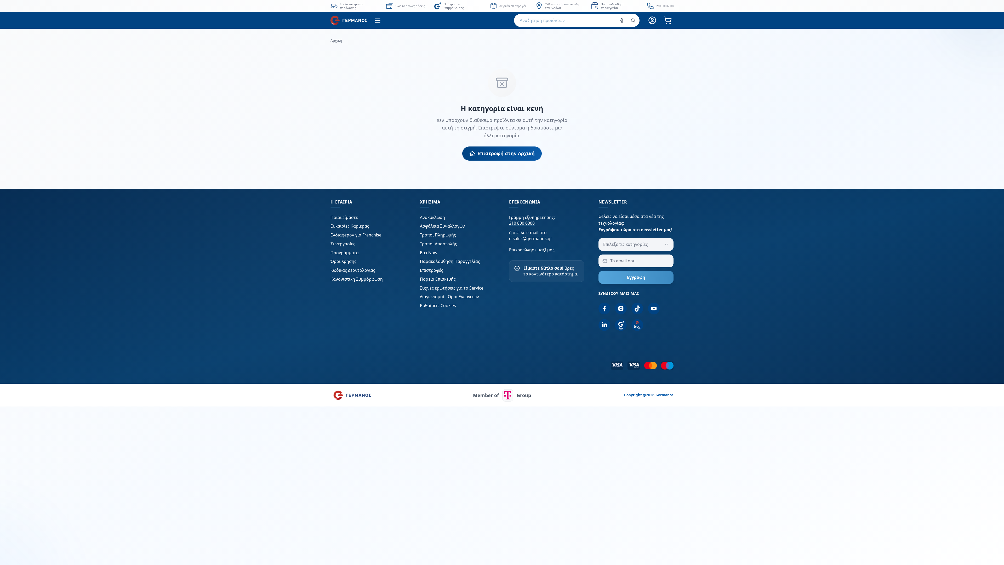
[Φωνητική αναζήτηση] (621, 20)
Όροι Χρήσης (343, 261)
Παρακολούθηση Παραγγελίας (450, 261)
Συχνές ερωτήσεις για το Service (451, 288)
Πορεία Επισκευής (438, 279)
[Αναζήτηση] (633, 20)
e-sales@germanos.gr (530, 238)
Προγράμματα (344, 253)
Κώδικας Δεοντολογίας (352, 270)
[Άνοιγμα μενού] (378, 20)
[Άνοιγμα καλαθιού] (668, 20)
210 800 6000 (522, 223)
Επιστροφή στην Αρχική (506, 153)
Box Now (428, 253)
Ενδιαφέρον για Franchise (355, 235)
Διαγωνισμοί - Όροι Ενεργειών (449, 297)
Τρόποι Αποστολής (438, 244)
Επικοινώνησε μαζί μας (532, 250)
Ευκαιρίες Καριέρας (349, 226)
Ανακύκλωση (432, 217)
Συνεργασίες (342, 244)
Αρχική (336, 40)
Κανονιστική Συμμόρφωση (356, 279)
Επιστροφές (431, 270)
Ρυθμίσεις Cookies (438, 305)
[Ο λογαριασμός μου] (652, 20)
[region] (502, 6)
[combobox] (577, 20)
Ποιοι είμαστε (344, 217)
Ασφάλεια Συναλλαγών (442, 226)
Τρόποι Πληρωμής (438, 235)
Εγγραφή (636, 277)
